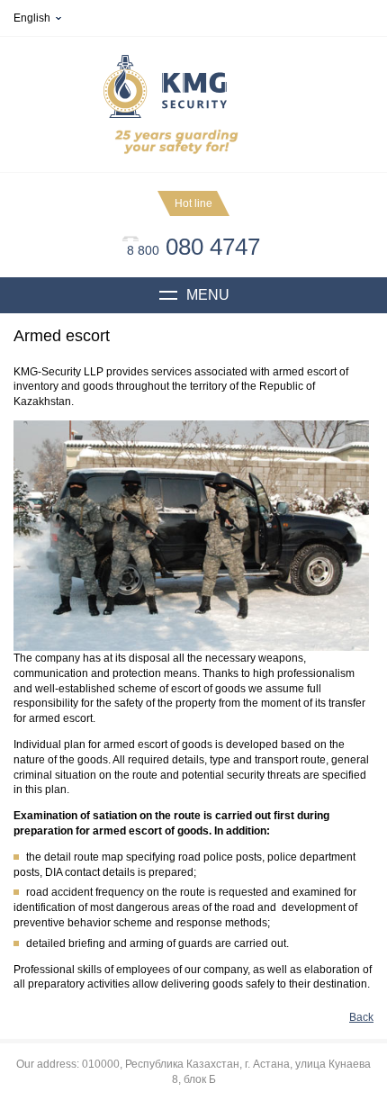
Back (361, 1017)
